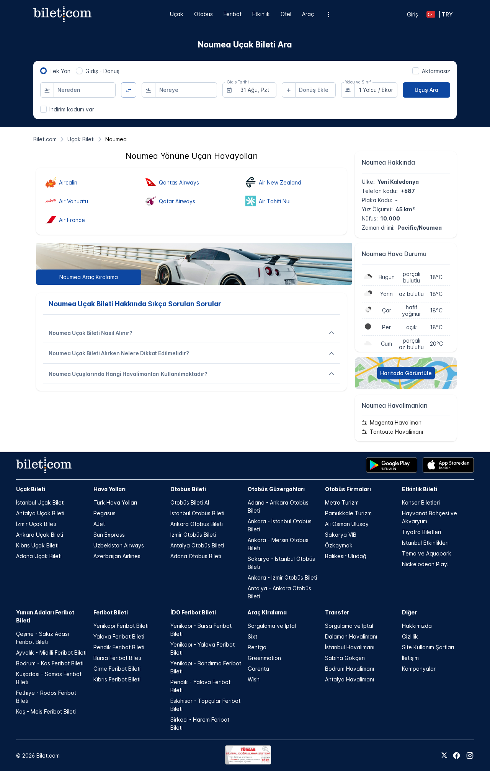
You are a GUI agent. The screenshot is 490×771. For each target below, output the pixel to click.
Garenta (258, 668)
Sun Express (109, 534)
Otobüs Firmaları (348, 489)
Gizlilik (410, 636)
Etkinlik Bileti (419, 489)
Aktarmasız (436, 71)
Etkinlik (261, 14)
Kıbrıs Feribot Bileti (116, 679)
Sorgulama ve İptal (272, 625)
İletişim (410, 658)
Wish (254, 679)
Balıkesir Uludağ (345, 556)
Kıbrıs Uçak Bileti (37, 545)
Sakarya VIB (340, 534)
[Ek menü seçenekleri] (328, 14)
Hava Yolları (109, 489)
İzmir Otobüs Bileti (193, 534)
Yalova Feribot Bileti (118, 636)
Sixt (252, 636)
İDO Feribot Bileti (193, 612)
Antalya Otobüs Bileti (197, 545)
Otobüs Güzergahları (276, 489)
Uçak (176, 14)
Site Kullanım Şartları (428, 647)
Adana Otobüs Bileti (195, 556)
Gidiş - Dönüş (102, 71)
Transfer (337, 612)
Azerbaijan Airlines (116, 556)
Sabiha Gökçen (345, 658)
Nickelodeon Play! (425, 564)
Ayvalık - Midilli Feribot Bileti (51, 652)
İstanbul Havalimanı (349, 647)
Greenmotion (264, 658)
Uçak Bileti (30, 489)
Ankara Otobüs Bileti (196, 524)
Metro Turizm (342, 502)
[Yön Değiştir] (129, 90)
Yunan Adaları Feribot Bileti (45, 616)
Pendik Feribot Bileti (118, 647)
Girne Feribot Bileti (116, 668)
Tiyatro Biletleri (421, 532)
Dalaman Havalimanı (351, 636)
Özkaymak (339, 545)
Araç (308, 14)
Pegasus (104, 513)
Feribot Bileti (110, 612)
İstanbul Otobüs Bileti (197, 513)
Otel (286, 14)
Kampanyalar (419, 668)
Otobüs (203, 14)
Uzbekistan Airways (118, 545)
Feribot (233, 14)
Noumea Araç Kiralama (88, 277)
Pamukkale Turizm (348, 513)
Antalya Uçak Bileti (40, 513)
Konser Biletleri (421, 502)
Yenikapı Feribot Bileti (121, 625)
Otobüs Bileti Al (189, 502)
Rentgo (257, 647)
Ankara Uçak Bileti (39, 534)
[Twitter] (444, 755)
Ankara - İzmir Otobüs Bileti (282, 577)
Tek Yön (59, 71)
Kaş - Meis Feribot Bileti (46, 711)
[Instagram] (470, 755)
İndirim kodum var (71, 109)
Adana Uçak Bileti (39, 556)
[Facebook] (456, 755)
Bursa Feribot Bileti (117, 658)
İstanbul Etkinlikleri (425, 542)
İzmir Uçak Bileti (36, 524)
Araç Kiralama (267, 612)
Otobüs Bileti (188, 489)
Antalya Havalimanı (349, 679)
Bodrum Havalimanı (349, 668)
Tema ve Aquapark (426, 553)
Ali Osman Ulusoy (347, 524)
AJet (99, 524)
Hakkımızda (417, 625)
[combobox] (85, 90)
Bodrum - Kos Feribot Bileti (49, 663)
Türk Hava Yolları (115, 502)
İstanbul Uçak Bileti (40, 502)
